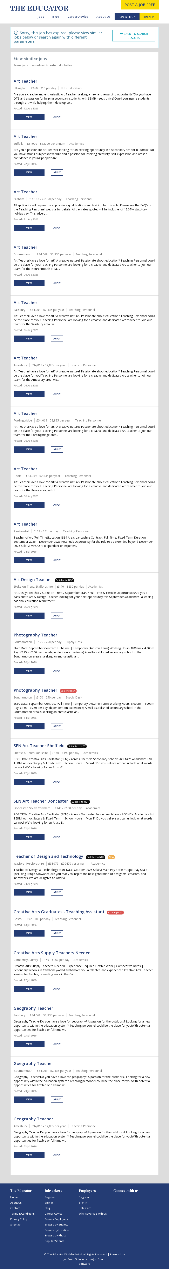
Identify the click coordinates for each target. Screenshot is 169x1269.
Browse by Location (57, 1230)
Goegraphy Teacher (33, 1063)
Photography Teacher (35, 635)
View (29, 117)
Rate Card (85, 1208)
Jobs (41, 16)
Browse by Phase (56, 1235)
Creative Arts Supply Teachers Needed (52, 953)
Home (14, 1197)
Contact (15, 1208)
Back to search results (136, 36)
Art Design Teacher (33, 579)
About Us (103, 16)
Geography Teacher (33, 1008)
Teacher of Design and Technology (48, 856)
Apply (57, 117)
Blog (55, 16)
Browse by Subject (56, 1224)
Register (50, 1197)
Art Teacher (25, 81)
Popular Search (54, 1241)
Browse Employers (56, 1219)
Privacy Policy (18, 1219)
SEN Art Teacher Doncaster (41, 801)
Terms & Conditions (22, 1213)
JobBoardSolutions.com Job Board (85, 1259)
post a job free (139, 4)
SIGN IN (149, 16)
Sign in (49, 1202)
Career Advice (78, 16)
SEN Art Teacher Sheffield (39, 745)
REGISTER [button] (126, 16)
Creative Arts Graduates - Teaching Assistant (59, 911)
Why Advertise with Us (93, 1213)
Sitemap (15, 1224)
